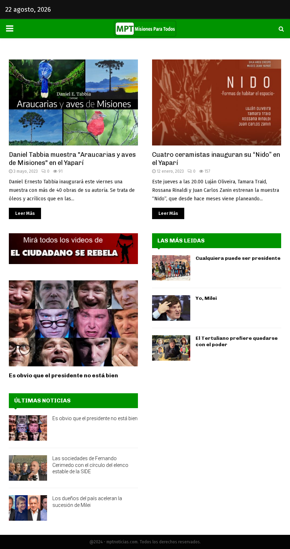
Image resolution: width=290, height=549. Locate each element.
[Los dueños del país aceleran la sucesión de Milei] (28, 508)
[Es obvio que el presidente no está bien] (73, 323)
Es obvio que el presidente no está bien (63, 375)
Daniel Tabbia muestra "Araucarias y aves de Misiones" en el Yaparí (72, 159)
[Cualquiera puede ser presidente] (171, 268)
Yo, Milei (206, 298)
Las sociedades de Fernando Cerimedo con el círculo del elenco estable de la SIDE (90, 465)
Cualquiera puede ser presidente (238, 258)
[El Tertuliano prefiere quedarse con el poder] (171, 348)
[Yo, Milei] (171, 308)
